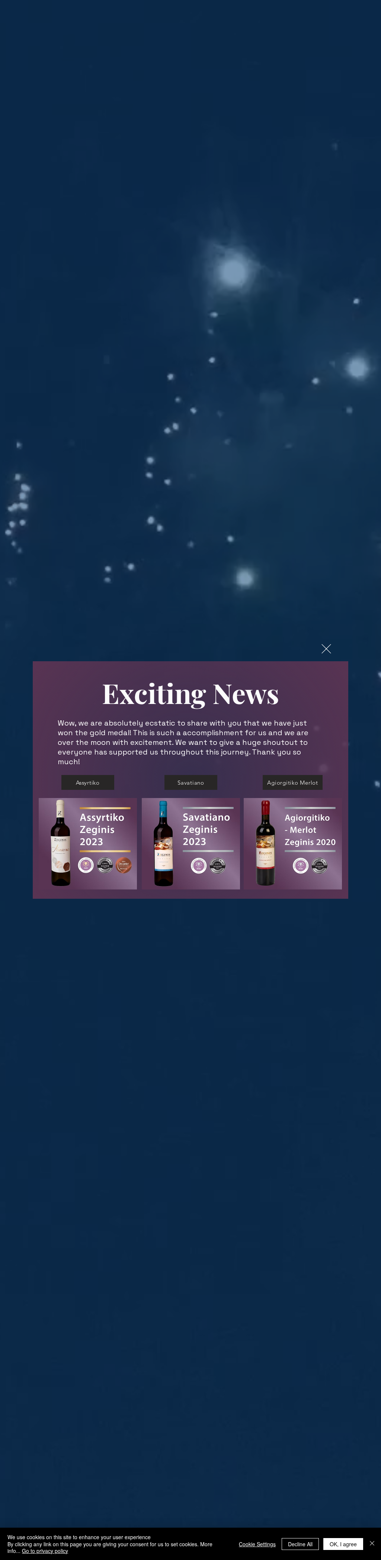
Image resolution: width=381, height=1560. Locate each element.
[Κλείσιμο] (372, 1544)
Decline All (300, 1544)
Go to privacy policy (45, 1550)
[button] (326, 648)
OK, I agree (343, 1544)
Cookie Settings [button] (257, 1544)
